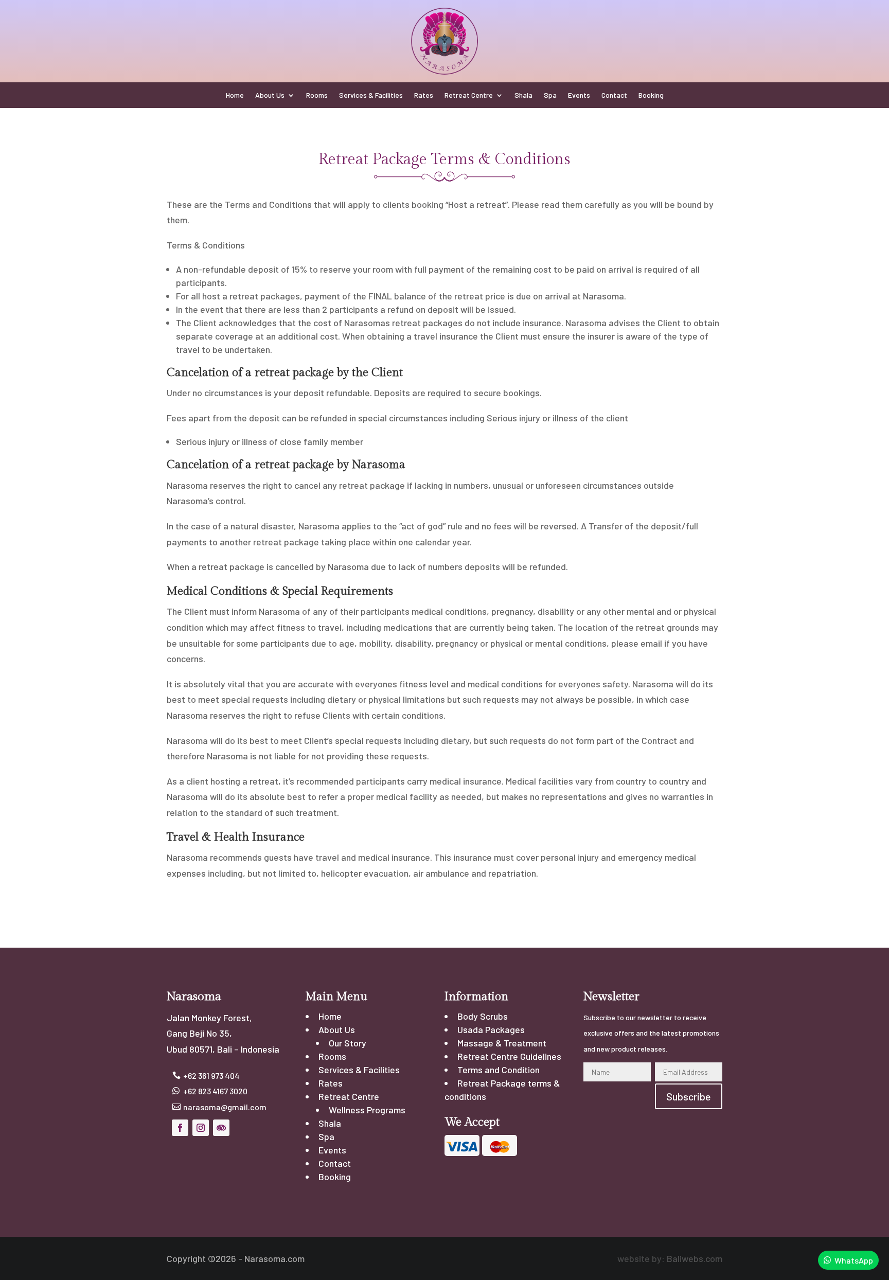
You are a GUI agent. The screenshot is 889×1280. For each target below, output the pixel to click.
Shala (523, 95)
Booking (651, 95)
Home (235, 95)
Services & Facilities (371, 95)
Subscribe (688, 1096)
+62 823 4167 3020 (215, 1091)
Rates (423, 95)
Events (579, 95)
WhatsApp (853, 1260)
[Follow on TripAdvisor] (221, 1127)
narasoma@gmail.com (224, 1107)
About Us (270, 95)
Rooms (317, 95)
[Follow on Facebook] (180, 1127)
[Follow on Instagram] (200, 1127)
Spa (550, 95)
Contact (614, 95)
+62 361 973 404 (211, 1075)
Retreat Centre (468, 95)
